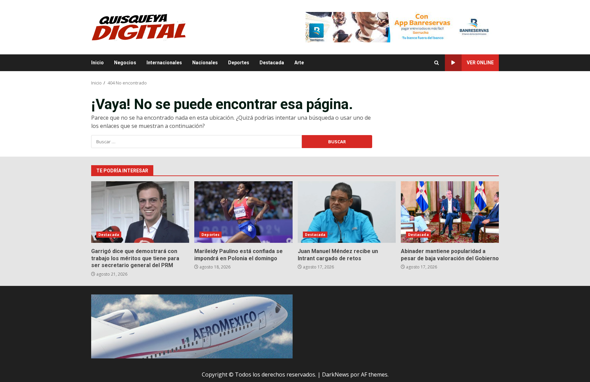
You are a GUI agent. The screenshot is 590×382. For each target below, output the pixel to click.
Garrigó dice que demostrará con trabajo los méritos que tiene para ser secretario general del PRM (140, 212)
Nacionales (205, 62)
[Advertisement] (402, 26)
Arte (299, 62)
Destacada (271, 62)
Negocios (125, 62)
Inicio (97, 62)
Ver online (480, 62)
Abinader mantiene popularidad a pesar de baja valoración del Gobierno (450, 212)
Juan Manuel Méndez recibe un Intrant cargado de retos (347, 212)
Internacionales (164, 62)
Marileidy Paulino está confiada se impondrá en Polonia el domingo (243, 212)
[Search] (436, 62)
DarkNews (335, 374)
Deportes (238, 62)
